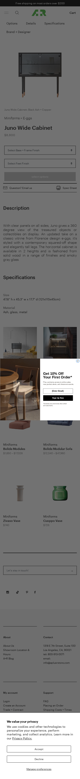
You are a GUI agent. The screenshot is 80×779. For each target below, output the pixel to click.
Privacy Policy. (22, 738)
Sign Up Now (58, 398)
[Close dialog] (77, 361)
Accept (39, 749)
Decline (39, 759)
